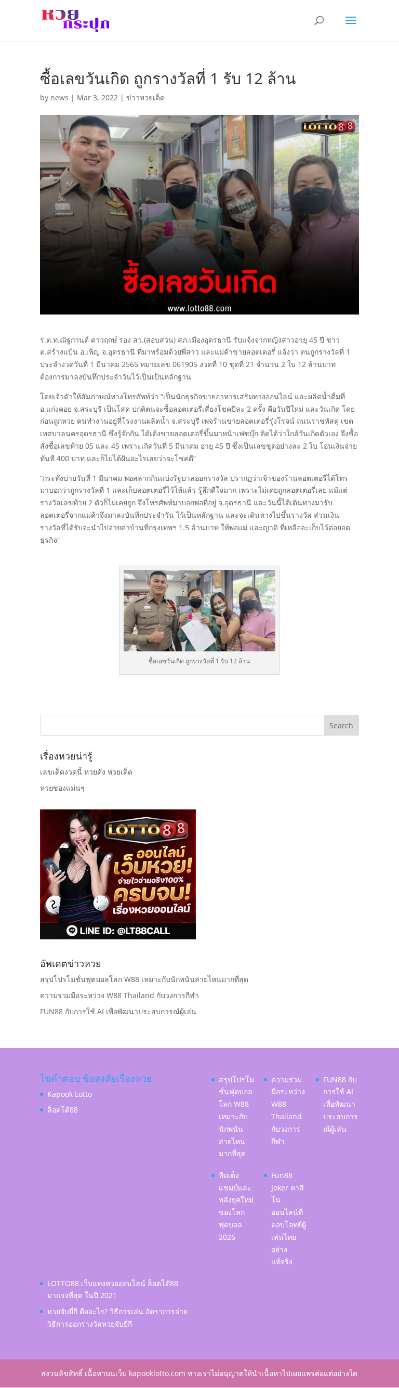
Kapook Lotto (69, 1094)
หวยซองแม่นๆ (62, 788)
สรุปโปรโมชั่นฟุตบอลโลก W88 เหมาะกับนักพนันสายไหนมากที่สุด (144, 979)
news (59, 97)
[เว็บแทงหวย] (118, 936)
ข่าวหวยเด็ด (145, 97)
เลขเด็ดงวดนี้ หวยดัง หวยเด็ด (86, 772)
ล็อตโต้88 (62, 1110)
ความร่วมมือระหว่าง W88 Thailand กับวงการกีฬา (119, 995)
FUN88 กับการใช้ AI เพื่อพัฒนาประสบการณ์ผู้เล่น (118, 1011)
